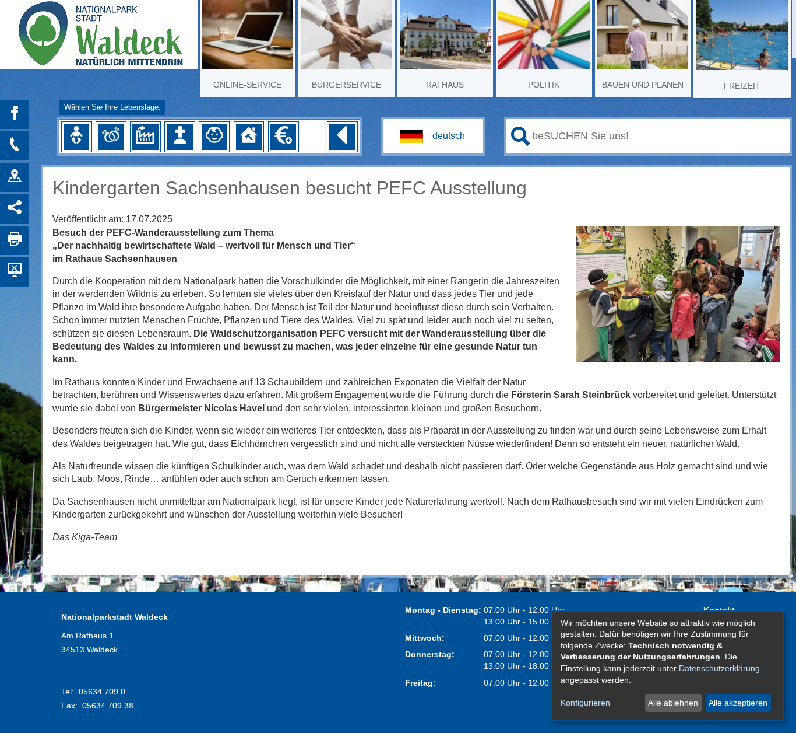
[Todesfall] (179, 136)
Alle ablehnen (673, 702)
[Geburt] (76, 136)
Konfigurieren (585, 702)
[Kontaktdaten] (14, 145)
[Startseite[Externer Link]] (99, 29)
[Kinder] (214, 136)
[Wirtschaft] (145, 136)
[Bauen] (249, 136)
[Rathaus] (14, 177)
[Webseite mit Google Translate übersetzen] (433, 136)
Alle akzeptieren (738, 702)
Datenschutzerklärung (719, 668)
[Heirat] (111, 136)
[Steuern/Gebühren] (283, 136)
